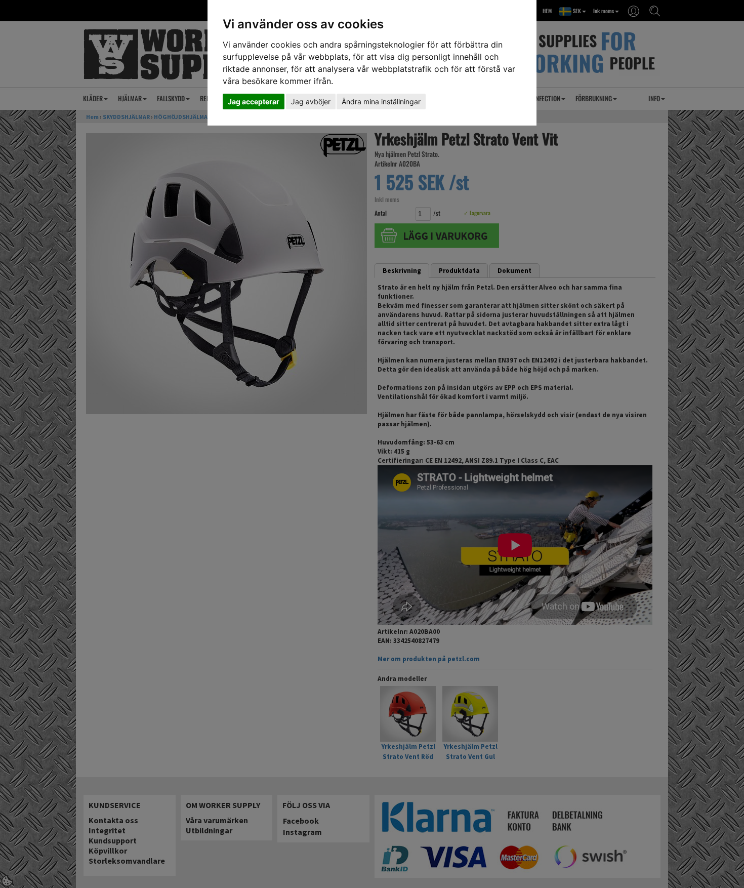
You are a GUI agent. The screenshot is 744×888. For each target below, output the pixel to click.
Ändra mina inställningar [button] (381, 101)
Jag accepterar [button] (253, 101)
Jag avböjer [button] (310, 101)
